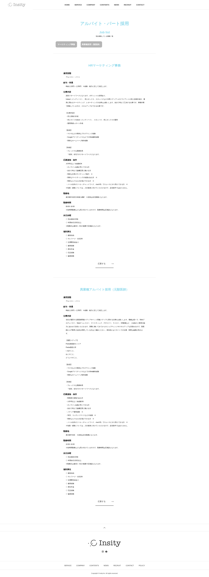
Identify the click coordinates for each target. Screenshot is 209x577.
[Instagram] (103, 551)
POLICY (142, 565)
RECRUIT (127, 5)
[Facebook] (106, 551)
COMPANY (91, 5)
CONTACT (140, 5)
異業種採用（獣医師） (91, 44)
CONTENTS (104, 5)
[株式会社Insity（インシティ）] (16, 5)
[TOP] (104, 527)
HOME (67, 5)
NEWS (116, 5)
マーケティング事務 (66, 44)
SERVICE (78, 5)
